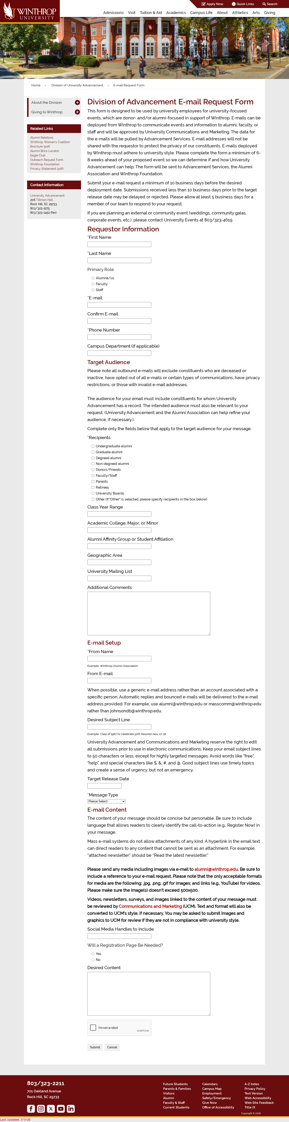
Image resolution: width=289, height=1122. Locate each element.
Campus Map (212, 1089)
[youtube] (62, 1110)
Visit (132, 12)
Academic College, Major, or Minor (122, 523)
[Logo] (30, 12)
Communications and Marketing (150, 906)
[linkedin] (72, 1110)
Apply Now (215, 4)
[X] (52, 1110)
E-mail (94, 297)
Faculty (102, 284)
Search (272, 4)
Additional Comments (109, 587)
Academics (176, 12)
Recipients (98, 437)
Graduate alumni (109, 452)
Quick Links (245, 4)
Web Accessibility (258, 1098)
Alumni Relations (41, 137)
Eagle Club (37, 155)
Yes (98, 954)
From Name (100, 651)
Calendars (209, 1084)
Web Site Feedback (259, 1103)
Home (35, 85)
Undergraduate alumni (114, 446)
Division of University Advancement (77, 85)
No (98, 960)
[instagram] (42, 1110)
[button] (21, 43)
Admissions (113, 12)
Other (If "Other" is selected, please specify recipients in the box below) (151, 499)
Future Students (175, 1084)
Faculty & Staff (174, 1103)
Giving (269, 12)
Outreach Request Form (46, 160)
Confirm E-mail (102, 313)
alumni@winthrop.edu (216, 869)
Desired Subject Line (108, 719)
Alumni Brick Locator (44, 151)
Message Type (102, 794)
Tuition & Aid (151, 12)
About (222, 12)
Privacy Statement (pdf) (46, 168)
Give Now (209, 1103)
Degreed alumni (108, 458)
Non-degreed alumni (112, 464)
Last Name (99, 253)
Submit (95, 1047)
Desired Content (104, 967)
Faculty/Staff (106, 476)
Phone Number (103, 330)
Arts (256, 12)
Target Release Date (108, 778)
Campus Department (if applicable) (123, 346)
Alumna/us (105, 278)
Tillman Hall (44, 200)
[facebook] (32, 1110)
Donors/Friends (108, 470)
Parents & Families (177, 1089)
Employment (212, 1093)
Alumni (168, 1098)
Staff (99, 290)
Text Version (254, 1093)
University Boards (110, 493)
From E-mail (100, 673)
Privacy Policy (255, 1089)
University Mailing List (109, 571)
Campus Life (201, 12)
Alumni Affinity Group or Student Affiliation (130, 539)
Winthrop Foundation (44, 164)
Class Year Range (105, 507)
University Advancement (47, 195)
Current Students (176, 1107)
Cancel (112, 1047)
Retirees (102, 487)
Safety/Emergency (216, 1098)
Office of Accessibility (218, 1107)
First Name (99, 237)
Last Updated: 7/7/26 (15, 1119)
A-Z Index (252, 1084)
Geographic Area (104, 555)
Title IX (250, 1107)
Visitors (168, 1093)
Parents (102, 481)
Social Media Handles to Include (120, 929)
